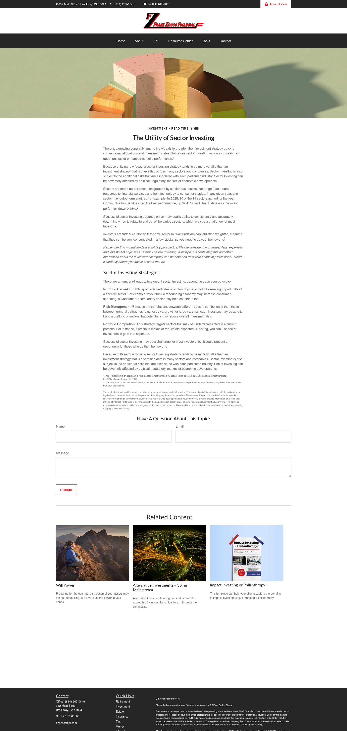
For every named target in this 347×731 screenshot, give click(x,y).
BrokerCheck (225, 705)
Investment (123, 706)
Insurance (122, 716)
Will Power (65, 585)
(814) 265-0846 (124, 4)
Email (180, 426)
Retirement (123, 701)
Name (60, 426)
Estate (120, 711)
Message (62, 453)
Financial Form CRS (170, 698)
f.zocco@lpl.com (158, 4)
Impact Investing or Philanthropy (237, 585)
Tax (118, 721)
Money (120, 726)
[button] (121, 40)
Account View (278, 4)
